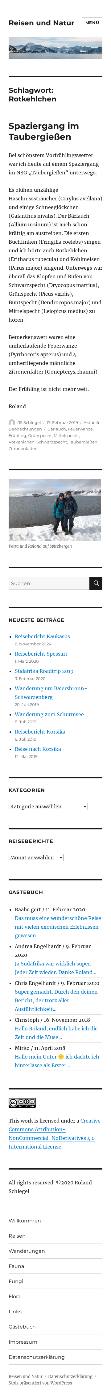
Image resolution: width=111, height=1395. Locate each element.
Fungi (16, 1281)
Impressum (23, 1342)
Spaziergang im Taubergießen (44, 131)
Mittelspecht (66, 435)
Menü (92, 22)
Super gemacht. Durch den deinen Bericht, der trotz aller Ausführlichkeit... (56, 1000)
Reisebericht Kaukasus (42, 636)
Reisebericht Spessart (41, 654)
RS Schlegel (29, 422)
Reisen (17, 1236)
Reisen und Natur (41, 23)
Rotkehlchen (22, 441)
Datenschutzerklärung (37, 1357)
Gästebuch (22, 1327)
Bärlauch (56, 428)
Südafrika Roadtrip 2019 (44, 671)
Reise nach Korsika (38, 749)
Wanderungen (27, 1251)
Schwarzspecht (51, 441)
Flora (14, 1296)
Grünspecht (40, 435)
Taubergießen (83, 441)
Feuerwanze (80, 428)
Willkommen (25, 1221)
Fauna (16, 1266)
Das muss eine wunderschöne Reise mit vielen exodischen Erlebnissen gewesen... (58, 927)
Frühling (17, 435)
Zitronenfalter (22, 448)
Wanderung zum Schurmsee (49, 714)
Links (15, 1312)
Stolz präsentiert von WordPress (40, 1383)
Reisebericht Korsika (40, 732)
